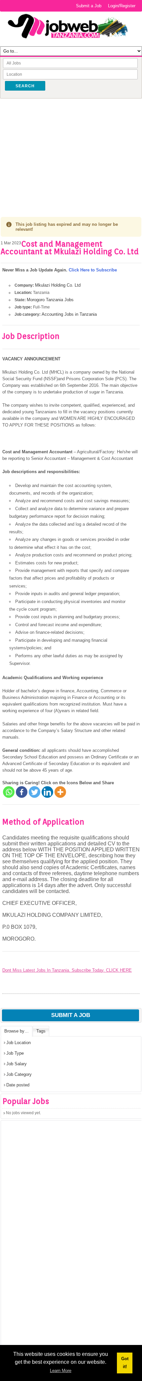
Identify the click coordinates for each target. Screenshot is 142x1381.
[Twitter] (34, 792)
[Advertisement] (71, 153)
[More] (60, 792)
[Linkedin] (47, 792)
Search (25, 86)
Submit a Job (88, 5)
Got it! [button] (124, 1362)
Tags (41, 1031)
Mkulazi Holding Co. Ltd (58, 285)
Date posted (17, 1084)
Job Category (19, 1074)
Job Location (18, 1042)
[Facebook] (21, 792)
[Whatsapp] (9, 792)
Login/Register (121, 5)
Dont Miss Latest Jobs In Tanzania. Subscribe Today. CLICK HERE (67, 970)
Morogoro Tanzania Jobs (50, 299)
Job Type (15, 1053)
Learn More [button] (60, 1370)
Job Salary (16, 1063)
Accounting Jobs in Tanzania (69, 314)
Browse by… (16, 1031)
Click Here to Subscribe (93, 269)
